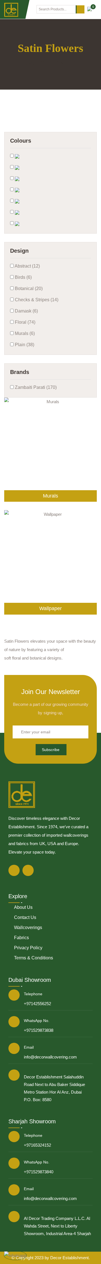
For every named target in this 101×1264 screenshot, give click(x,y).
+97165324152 (37, 1145)
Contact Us (25, 917)
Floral (20, 322)
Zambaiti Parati (29, 387)
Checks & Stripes (31, 299)
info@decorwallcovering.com (50, 1057)
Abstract (22, 266)
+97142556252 (37, 1003)
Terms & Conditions (33, 957)
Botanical (24, 288)
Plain (19, 344)
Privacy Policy (28, 947)
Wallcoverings (28, 927)
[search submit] (80, 9)
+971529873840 (38, 1171)
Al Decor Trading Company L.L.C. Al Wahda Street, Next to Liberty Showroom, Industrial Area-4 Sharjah (57, 1226)
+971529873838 (38, 1030)
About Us (23, 907)
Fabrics (21, 937)
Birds (19, 277)
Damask (22, 311)
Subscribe (50, 749)
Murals (21, 333)
